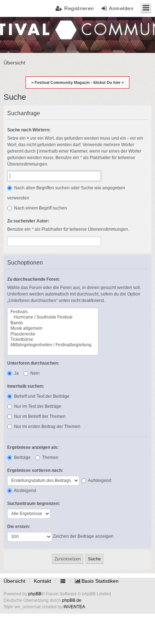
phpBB (34, 593)
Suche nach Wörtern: (28, 129)
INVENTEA (74, 606)
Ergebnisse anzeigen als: (33, 447)
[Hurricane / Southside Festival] (53, 317)
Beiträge (22, 457)
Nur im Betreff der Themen (39, 416)
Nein (34, 373)
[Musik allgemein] (53, 328)
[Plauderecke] (53, 334)
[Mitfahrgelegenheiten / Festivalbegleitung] (53, 345)
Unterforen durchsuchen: (33, 363)
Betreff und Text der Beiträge (41, 396)
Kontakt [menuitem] (42, 581)
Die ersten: (18, 526)
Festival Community (26, 34)
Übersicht (14, 581)
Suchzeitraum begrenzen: (33, 503)
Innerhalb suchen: (25, 386)
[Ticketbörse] (53, 339)
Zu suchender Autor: (28, 221)
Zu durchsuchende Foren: (33, 279)
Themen (49, 457)
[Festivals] (53, 312)
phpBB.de (71, 600)
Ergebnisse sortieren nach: (35, 470)
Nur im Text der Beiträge (37, 406)
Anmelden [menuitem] (121, 8)
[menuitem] (97, 581)
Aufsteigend (99, 480)
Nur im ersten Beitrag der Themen (46, 426)
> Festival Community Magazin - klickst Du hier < (77, 82)
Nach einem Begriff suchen (40, 208)
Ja (16, 373)
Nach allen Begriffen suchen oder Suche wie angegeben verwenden (66, 192)
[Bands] (53, 323)
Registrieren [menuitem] (79, 8)
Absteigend (24, 490)
